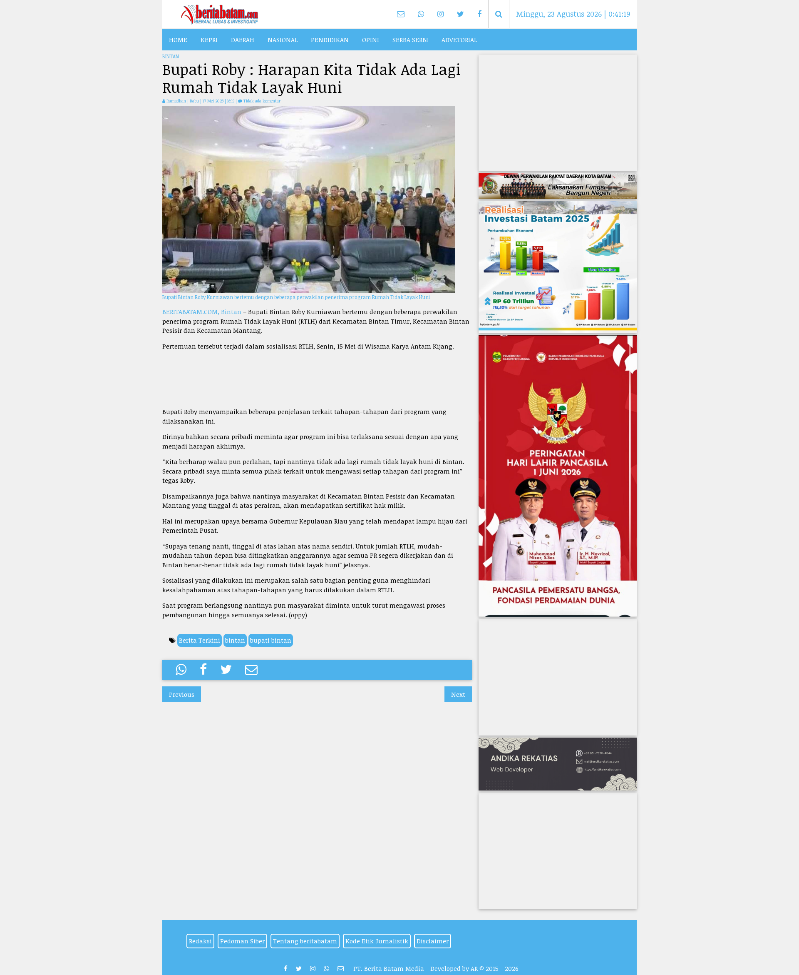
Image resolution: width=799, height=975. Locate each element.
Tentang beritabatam (305, 941)
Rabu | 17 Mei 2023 (207, 101)
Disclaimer (433, 941)
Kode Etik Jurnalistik (376, 941)
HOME (178, 39)
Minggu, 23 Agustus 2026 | (572, 14)
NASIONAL (283, 39)
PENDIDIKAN (330, 39)
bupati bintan (270, 640)
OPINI (370, 39)
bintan (235, 640)
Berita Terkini (199, 640)
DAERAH (242, 39)
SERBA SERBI (410, 39)
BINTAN (170, 56)
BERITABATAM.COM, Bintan (201, 311)
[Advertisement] (317, 379)
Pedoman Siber (242, 941)
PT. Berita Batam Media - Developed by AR (415, 968)
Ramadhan (176, 101)
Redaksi (200, 941)
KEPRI (209, 39)
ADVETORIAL (459, 39)
